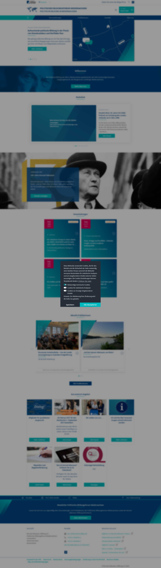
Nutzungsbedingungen (72, 559)
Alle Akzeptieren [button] (90, 305)
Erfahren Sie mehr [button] (84, 281)
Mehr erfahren (37, 49)
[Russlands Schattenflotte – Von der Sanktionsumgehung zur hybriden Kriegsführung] (58, 346)
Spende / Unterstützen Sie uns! (113, 552)
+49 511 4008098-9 (74, 541)
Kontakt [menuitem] (108, 18)
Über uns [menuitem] (130, 18)
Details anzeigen (41, 196)
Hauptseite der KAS (34, 559)
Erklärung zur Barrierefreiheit (94, 559)
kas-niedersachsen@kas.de (77, 534)
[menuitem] (30, 18)
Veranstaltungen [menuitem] (55, 18)
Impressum (47, 559)
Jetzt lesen (106, 135)
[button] (29, 59)
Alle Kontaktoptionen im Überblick (76, 545)
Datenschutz (57, 559)
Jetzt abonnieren (80, 518)
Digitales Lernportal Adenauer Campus (116, 534)
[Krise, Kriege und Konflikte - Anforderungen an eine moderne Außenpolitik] (99, 238)
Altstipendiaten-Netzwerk (111, 541)
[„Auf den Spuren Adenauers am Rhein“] (103, 346)
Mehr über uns (80, 86)
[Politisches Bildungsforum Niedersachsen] (32, 9)
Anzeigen (94, 484)
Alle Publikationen (80, 383)
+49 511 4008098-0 (74, 537)
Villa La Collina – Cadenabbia (112, 549)
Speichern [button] (70, 305)
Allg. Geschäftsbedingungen (38, 562)
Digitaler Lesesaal (108, 545)
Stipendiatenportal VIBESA (111, 537)
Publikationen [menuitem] (83, 18)
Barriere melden (113, 559)
